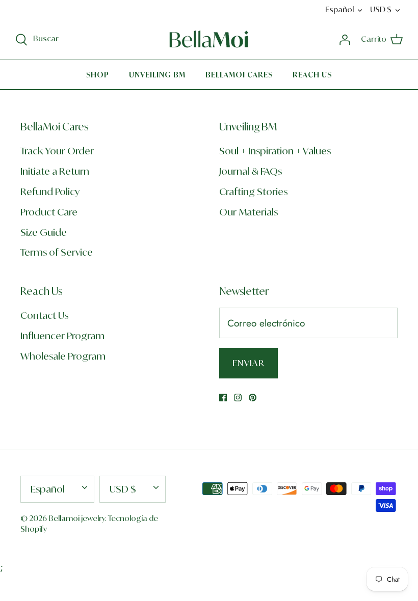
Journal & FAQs (250, 171)
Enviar (248, 363)
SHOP (97, 74)
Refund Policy (50, 191)
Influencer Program (62, 336)
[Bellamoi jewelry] (209, 39)
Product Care (48, 212)
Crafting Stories (253, 191)
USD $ (380, 9)
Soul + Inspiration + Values (275, 151)
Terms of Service (56, 252)
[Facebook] (223, 397)
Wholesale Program (63, 356)
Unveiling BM (157, 74)
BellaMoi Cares (239, 74)
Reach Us (312, 74)
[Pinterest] (252, 397)
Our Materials (248, 212)
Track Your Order (57, 151)
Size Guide (43, 232)
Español (339, 9)
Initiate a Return (54, 171)
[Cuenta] (344, 39)
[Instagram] (238, 397)
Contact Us (44, 315)
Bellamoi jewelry (76, 518)
